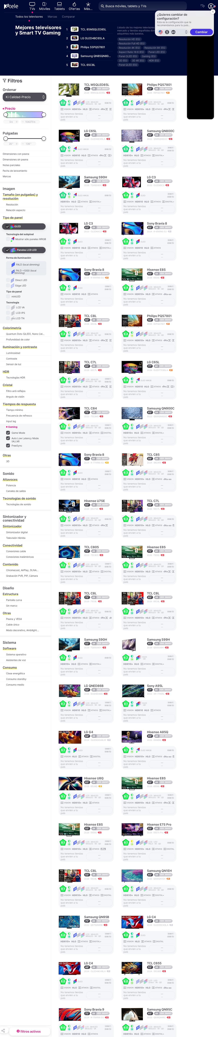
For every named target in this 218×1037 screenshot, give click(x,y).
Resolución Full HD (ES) (132, 43)
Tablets (59, 9)
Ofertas (74, 9)
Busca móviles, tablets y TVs (125, 6)
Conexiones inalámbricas (20, 556)
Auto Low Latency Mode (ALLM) (25, 439)
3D (7, 461)
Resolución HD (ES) (129, 39)
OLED (17, 226)
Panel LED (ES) (157, 52)
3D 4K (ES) (138, 60)
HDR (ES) (154, 60)
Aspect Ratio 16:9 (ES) (131, 52)
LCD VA (20, 307)
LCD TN (20, 318)
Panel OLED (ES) (128, 56)
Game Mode (18, 432)
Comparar (68, 16)
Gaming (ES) (149, 56)
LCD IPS (20, 312)
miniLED (15, 296)
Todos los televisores (29, 16)
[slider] (5, 114)
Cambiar (201, 32)
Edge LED (20, 285)
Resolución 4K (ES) (129, 47)
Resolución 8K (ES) (154, 47)
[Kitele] (11, 6)
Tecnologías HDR (15, 377)
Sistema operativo (16, 654)
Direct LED (21, 280)
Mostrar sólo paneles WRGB (30, 239)
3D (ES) (123, 60)
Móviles (44, 9)
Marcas (52, 16)
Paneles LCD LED (27, 249)
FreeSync (16, 445)
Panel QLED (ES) (128, 64)
